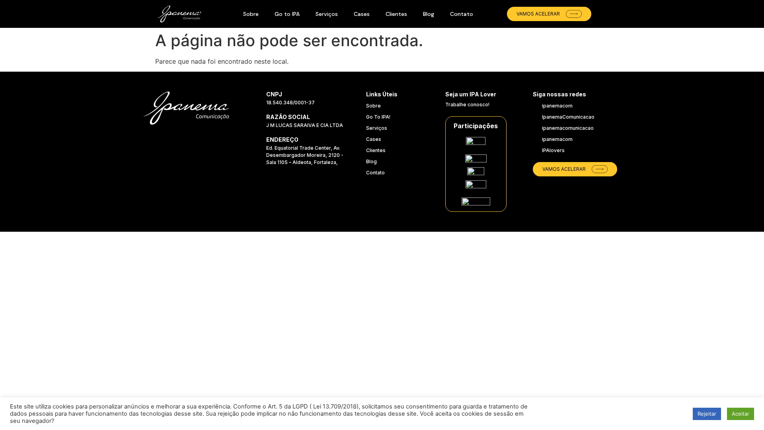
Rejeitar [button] (707, 413)
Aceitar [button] (740, 413)
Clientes (396, 14)
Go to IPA (287, 14)
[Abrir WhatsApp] (740, 384)
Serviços (327, 14)
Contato (461, 14)
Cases (362, 14)
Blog (428, 14)
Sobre (251, 14)
